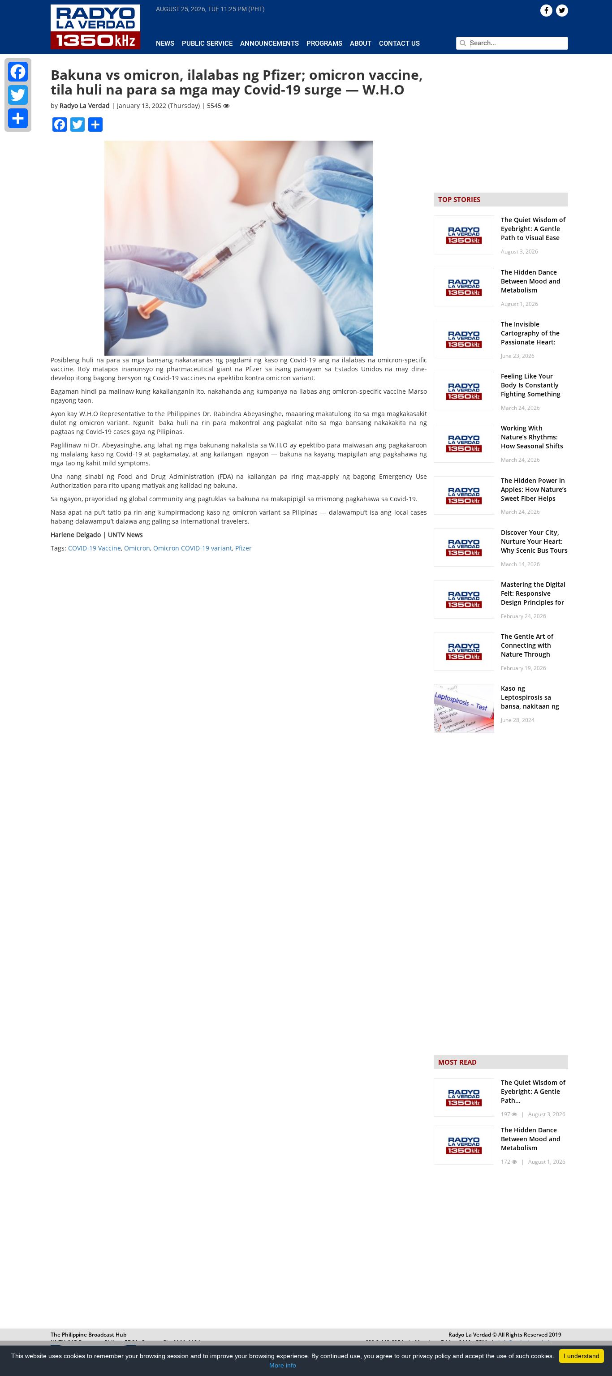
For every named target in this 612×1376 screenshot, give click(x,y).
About (360, 43)
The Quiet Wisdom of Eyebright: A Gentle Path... (533, 1091)
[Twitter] (18, 95)
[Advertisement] (501, 1249)
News (165, 43)
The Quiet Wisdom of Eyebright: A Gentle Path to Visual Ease (533, 228)
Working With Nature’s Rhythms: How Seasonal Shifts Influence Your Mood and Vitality (533, 446)
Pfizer (243, 548)
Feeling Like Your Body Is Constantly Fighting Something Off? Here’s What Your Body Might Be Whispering (534, 398)
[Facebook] (18, 71)
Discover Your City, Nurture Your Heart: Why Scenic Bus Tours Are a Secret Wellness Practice (534, 550)
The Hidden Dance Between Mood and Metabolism (530, 281)
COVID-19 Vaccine (94, 548)
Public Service (207, 43)
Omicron (137, 548)
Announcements (269, 43)
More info (282, 1365)
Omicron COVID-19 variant (192, 548)
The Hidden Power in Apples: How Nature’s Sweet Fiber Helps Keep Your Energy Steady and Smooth (534, 498)
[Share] (18, 118)
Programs (324, 43)
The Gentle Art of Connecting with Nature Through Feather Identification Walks (534, 654)
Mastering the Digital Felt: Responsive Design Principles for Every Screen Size (533, 597)
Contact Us (399, 43)
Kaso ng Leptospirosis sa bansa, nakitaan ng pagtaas (530, 701)
